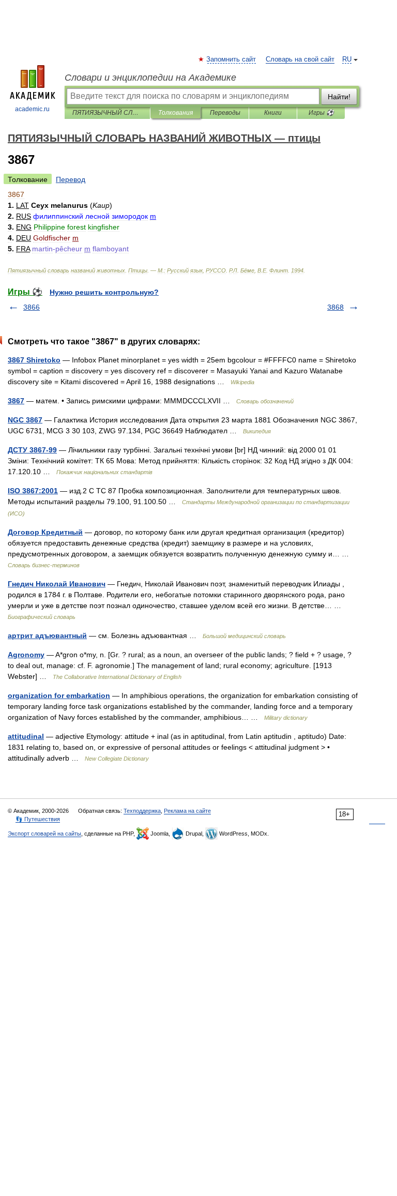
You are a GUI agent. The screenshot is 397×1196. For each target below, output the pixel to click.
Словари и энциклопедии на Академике (150, 77)
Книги (273, 112)
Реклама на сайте (187, 811)
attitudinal (26, 736)
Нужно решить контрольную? (104, 292)
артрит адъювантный (47, 635)
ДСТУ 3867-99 (32, 450)
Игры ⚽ (321, 112)
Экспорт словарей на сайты (44, 833)
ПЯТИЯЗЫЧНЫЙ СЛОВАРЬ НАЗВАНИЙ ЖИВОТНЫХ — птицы (107, 112)
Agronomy (26, 654)
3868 (335, 307)
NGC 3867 (25, 420)
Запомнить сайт (231, 59)
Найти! (339, 97)
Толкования (175, 112)
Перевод (70, 179)
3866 (31, 307)
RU (347, 59)
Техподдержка (142, 811)
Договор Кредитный (45, 532)
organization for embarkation (59, 695)
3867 (16, 401)
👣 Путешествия (38, 819)
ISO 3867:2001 (33, 491)
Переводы (225, 112)
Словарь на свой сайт (300, 59)
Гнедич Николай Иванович (56, 584)
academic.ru (32, 109)
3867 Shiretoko (34, 360)
